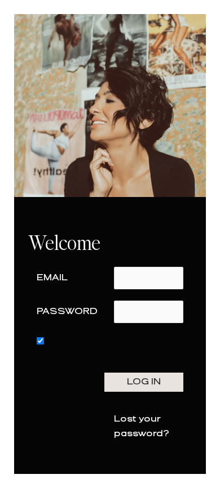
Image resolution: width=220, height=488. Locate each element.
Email (52, 278)
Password (67, 311)
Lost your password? (141, 426)
